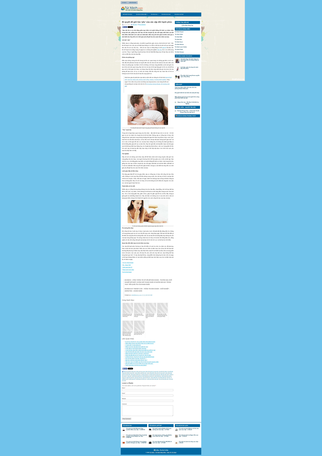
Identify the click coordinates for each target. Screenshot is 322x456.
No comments (142, 24)
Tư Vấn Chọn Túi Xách (129, 18)
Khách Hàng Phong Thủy (186, 116)
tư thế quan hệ (132, 379)
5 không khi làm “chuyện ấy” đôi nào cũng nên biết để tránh (139, 356)
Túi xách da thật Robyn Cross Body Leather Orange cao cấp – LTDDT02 (136, 442)
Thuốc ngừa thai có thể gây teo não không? (136, 365)
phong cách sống (144, 79)
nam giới (129, 376)
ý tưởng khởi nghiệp (160, 79)
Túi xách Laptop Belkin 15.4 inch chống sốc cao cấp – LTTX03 (161, 429)
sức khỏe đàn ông (162, 377)
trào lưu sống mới (133, 79)
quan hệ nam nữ (138, 377)
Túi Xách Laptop (178, 14)
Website (124, 398)
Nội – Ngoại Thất (126, 265)
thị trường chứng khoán (153, 84)
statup (151, 79)
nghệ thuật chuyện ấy (137, 376)
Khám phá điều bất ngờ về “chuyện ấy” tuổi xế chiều (138, 355)
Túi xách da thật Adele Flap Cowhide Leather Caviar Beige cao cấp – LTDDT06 (136, 436)
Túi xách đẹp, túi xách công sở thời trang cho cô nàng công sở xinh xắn (190, 60)
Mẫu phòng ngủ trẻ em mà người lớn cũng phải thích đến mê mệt (187, 97)
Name (124, 388)
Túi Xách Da (154, 14)
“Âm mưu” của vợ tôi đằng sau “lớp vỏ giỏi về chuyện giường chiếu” (142, 361)
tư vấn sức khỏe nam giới (152, 379)
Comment (124, 404)
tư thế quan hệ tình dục (141, 379)
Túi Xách (124, 2)
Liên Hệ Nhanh (132, 2)
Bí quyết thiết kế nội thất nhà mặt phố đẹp (187, 92)
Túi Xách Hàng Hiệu (142, 14)
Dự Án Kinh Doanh (127, 272)
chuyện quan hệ (145, 374)
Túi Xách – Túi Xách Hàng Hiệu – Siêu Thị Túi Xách (163, 452)
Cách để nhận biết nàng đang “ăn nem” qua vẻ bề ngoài (138, 351)
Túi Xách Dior (178, 39)
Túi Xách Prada (179, 49)
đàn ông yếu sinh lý (165, 374)
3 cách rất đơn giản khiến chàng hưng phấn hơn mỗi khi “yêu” (140, 350)
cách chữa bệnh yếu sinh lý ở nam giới (156, 373)
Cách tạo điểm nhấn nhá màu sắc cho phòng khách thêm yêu (185, 88)
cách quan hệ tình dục (136, 374)
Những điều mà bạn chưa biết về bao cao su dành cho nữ (139, 343)
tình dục (159, 49)
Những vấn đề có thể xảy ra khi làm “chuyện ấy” (137, 353)
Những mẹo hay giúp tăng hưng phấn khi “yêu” (136, 346)
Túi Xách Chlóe (179, 34)
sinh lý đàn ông (154, 377)
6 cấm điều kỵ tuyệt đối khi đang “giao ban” (135, 348)
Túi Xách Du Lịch (166, 14)
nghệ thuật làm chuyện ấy (148, 376)
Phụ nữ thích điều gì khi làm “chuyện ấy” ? (135, 358)
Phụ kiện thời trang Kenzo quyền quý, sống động (190, 76)
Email (123, 393)
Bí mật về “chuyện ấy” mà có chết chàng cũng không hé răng (140, 341)
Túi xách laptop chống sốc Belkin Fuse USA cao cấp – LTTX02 (162, 435)
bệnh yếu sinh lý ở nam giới (151, 371)
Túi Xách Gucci (179, 42)
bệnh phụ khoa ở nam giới (130, 371)
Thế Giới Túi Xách (127, 14)
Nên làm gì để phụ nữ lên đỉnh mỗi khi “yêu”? (136, 360)
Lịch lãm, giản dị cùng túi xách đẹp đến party (189, 67)
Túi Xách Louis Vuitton (181, 47)
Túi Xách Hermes (179, 44)
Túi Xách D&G (178, 37)
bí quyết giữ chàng (163, 371)
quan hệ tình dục (146, 377)
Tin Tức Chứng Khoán (127, 262)
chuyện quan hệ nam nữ (154, 374)
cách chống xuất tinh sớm (140, 373)
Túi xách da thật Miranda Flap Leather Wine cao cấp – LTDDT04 (135, 429)
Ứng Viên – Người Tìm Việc (186, 107)
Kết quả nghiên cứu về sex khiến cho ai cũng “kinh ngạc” (139, 363)
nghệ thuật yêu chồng (166, 376)
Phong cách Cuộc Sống (128, 269)
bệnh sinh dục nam (140, 371)
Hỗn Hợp (135, 24)
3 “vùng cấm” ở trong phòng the (133, 345)
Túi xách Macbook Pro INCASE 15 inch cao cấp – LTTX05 (162, 442)
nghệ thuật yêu (157, 376)
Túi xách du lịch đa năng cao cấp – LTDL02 (189, 442)
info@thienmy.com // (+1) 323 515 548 (141, 295)
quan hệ (164, 47)
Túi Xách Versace (179, 52)
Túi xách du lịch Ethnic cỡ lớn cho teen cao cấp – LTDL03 (189, 429)
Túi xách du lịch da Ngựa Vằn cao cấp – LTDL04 (188, 435)
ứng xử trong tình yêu (164, 379)
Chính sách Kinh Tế (127, 267)
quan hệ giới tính (130, 377)
